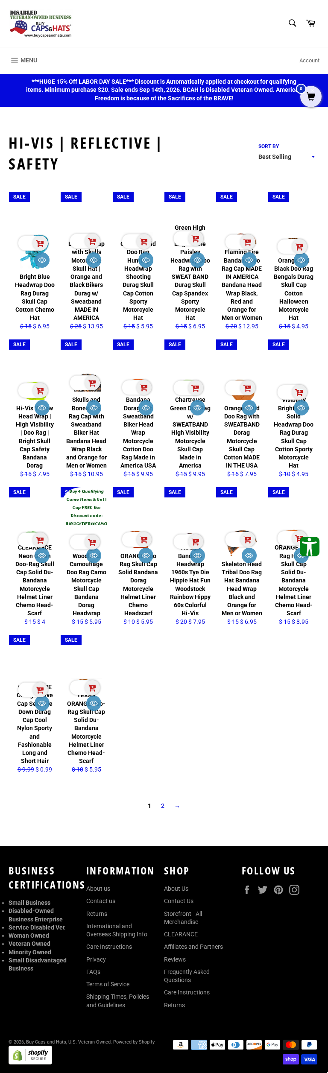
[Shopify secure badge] (30, 1062)
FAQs (93, 971)
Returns (96, 913)
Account (309, 60)
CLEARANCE (181, 934)
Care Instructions (109, 946)
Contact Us (178, 901)
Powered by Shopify (134, 1042)
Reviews (175, 959)
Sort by (268, 146)
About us (98, 888)
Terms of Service (107, 984)
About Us (176, 888)
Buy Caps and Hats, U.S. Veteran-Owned (68, 1042)
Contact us (100, 901)
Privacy (96, 959)
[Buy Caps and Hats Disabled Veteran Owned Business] (41, 23)
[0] (311, 97)
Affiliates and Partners (193, 946)
